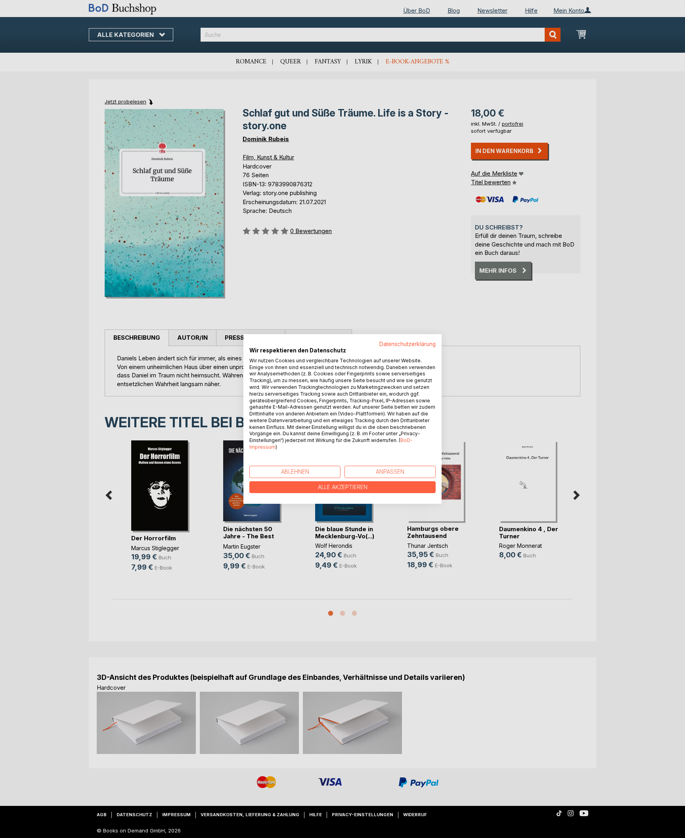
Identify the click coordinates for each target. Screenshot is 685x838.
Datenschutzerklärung (407, 344)
